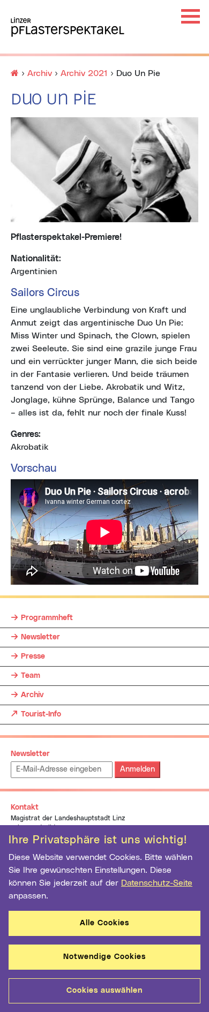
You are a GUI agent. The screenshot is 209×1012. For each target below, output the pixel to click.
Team (30, 675)
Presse (33, 656)
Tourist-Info (41, 714)
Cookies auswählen (104, 990)
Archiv (32, 695)
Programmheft (47, 618)
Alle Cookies (104, 923)
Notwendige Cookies (104, 957)
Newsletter (40, 637)
